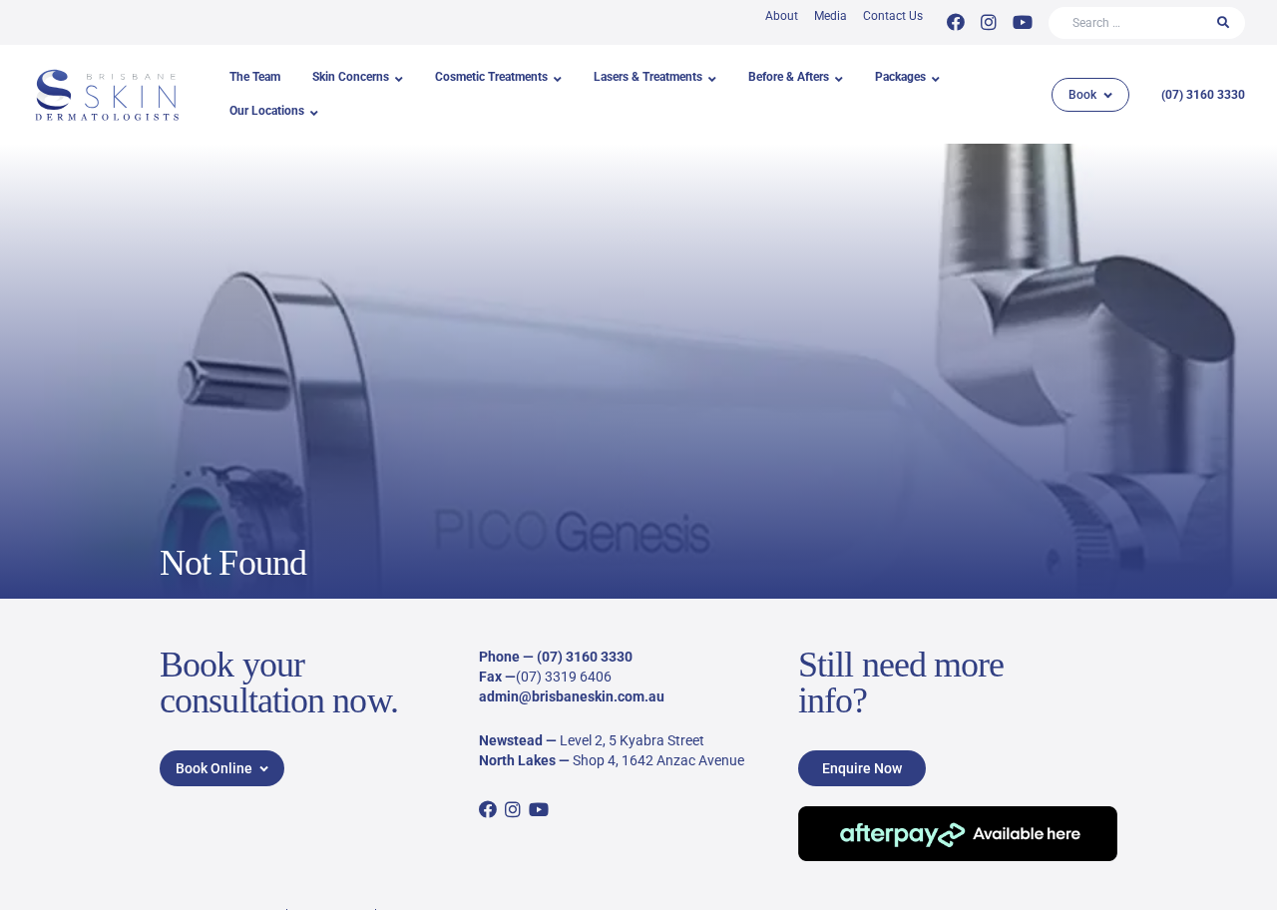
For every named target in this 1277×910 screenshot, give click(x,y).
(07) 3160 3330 (1203, 95)
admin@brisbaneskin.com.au (571, 696)
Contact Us (893, 16)
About (781, 16)
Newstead (511, 740)
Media (830, 16)
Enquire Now (862, 768)
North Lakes (517, 760)
